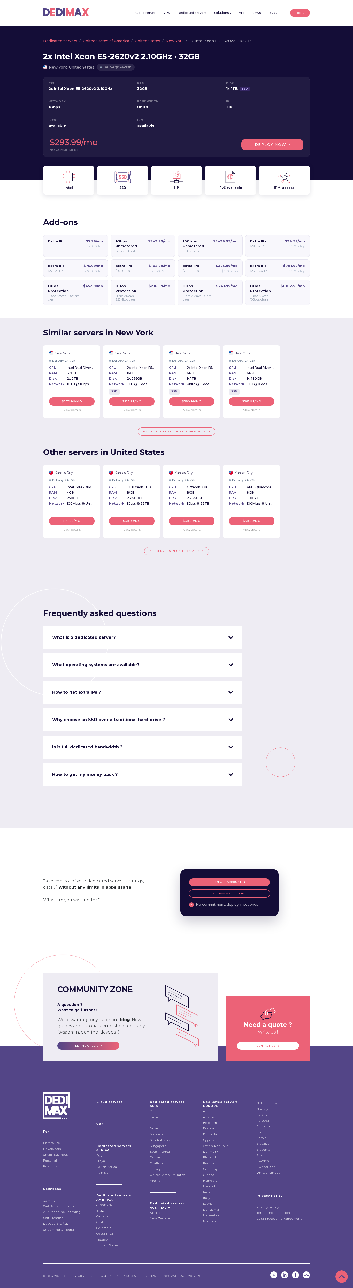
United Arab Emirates (167, 1175)
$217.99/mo (131, 401)
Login (300, 13)
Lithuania (211, 1209)
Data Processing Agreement (279, 1218)
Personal (50, 1160)
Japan (155, 1128)
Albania (209, 1111)
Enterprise (51, 1143)
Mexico (102, 1239)
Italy (206, 1198)
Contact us (266, 1045)
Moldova (210, 1221)
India (154, 1117)
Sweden (263, 1161)
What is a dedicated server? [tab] (84, 637)
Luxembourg (213, 1215)
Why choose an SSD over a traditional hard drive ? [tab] (108, 719)
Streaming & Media (58, 1229)
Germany (210, 1169)
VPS (166, 13)
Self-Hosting (53, 1218)
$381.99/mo (251, 401)
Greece (208, 1175)
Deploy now (270, 144)
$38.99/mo (132, 521)
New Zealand (160, 1218)
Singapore (158, 1146)
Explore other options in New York (174, 431)
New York (175, 41)
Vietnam (157, 1180)
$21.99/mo (72, 521)
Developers (52, 1149)
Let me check (86, 1045)
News (256, 13)
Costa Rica (104, 1233)
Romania (264, 1126)
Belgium (210, 1123)
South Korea (160, 1152)
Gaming (49, 1200)
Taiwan (156, 1157)
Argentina (104, 1205)
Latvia (208, 1203)
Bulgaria (210, 1134)
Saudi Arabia (160, 1140)
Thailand (157, 1163)
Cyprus (208, 1140)
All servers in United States (175, 551)
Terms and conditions (274, 1213)
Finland (209, 1157)
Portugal (264, 1120)
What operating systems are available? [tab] (95, 664)
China (155, 1111)
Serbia (262, 1138)
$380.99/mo (192, 401)
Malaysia (157, 1134)
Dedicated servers (192, 13)
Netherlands (267, 1103)
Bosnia (208, 1128)
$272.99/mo (72, 401)
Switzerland (266, 1167)
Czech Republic (216, 1146)
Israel (154, 1123)
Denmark (210, 1152)
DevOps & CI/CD (56, 1223)
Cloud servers (109, 1102)
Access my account (229, 893)
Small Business (55, 1154)
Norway (263, 1109)
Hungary (210, 1180)
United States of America (106, 41)
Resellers (50, 1166)
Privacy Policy (268, 1207)
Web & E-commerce (59, 1206)
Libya (100, 1161)
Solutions (222, 13)
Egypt (101, 1155)
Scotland (264, 1132)
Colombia (103, 1228)
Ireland (209, 1192)
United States (147, 41)
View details (72, 410)
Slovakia (263, 1143)
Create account (227, 882)
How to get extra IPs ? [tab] (76, 692)
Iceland (209, 1186)
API (241, 13)
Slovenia (264, 1149)
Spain (261, 1155)
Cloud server (145, 13)
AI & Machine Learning (62, 1212)
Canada (102, 1216)
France (208, 1163)
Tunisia (102, 1172)
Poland (262, 1115)
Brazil (101, 1210)
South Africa (106, 1167)
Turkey (155, 1169)
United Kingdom (270, 1172)
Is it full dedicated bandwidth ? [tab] (87, 747)
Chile (100, 1222)
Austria (209, 1117)
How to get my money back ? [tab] (85, 774)
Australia (157, 1213)
